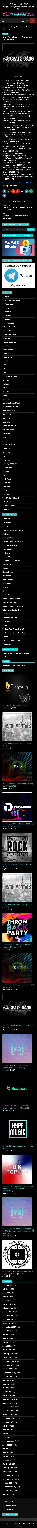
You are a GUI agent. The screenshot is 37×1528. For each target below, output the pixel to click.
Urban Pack (6, 502)
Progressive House (9, 618)
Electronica (6, 576)
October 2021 (7, 1483)
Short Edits (6, 483)
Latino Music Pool (9, 426)
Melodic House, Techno (11, 599)
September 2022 (8, 1441)
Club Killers (6, 346)
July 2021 (5, 1494)
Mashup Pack (7, 564)
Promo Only (6, 449)
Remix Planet (7, 468)
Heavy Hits (6, 399)
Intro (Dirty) (6, 418)
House (4, 591)
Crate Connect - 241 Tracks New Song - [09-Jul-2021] (17, 207)
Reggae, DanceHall (9, 464)
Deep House (7, 557)
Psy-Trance (6, 614)
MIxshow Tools (8, 430)
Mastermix (6, 433)
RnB (3, 475)
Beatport (5, 526)
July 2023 (5, 1426)
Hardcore (6, 587)
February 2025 (7, 1354)
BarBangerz (6, 308)
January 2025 (7, 1357)
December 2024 (8, 1361)
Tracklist (5, 33)
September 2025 (8, 1327)
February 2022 (7, 1468)
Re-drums (6, 460)
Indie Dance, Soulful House (12, 610)
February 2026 (7, 1308)
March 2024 (6, 1395)
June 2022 (6, 1453)
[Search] (27, 21)
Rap (3, 456)
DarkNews (31, 1523)
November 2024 (8, 1365)
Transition (6, 494)
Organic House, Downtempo (12, 606)
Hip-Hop (5, 388)
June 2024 (6, 1384)
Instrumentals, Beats (10, 411)
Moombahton (7, 568)
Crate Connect (7, 350)
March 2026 (6, 1304)
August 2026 (7, 1285)
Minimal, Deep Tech (9, 602)
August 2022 (7, 1445)
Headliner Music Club (10, 407)
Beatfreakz (6, 312)
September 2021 (8, 1487)
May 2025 (5, 1342)
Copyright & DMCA (9, 1505)
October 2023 (7, 1414)
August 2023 (7, 1422)
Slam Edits (6, 487)
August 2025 (7, 1331)
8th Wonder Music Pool (11, 300)
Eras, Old (5, 380)
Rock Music (6, 479)
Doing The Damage (9, 376)
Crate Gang (6, 353)
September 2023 (8, 1418)
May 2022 (5, 1456)
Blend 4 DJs (6, 319)
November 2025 (8, 1319)
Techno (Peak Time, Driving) (13, 629)
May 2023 (5, 1434)
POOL (19, 201)
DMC (4, 365)
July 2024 (5, 1380)
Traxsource (6, 644)
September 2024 (8, 1373)
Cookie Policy (7, 1509)
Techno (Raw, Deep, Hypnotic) (13, 633)
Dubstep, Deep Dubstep (11, 561)
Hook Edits (6, 392)
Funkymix (5, 384)
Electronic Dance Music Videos (14, 665)
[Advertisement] (18, 14)
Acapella (5, 296)
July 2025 (5, 1335)
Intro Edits (6, 422)
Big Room (6, 534)
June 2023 (6, 1430)
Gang (14, 201)
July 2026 (5, 1289)
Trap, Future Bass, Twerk (11, 640)
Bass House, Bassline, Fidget (13, 530)
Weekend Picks (32, 20)
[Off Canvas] (3, 21)
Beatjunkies (6, 315)
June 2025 (6, 1338)
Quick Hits (6, 452)
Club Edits (6, 338)
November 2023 (8, 1411)
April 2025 (6, 1346)
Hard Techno (7, 583)
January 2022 (7, 1472)
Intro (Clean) (7, 414)
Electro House (7, 572)
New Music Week (8, 445)
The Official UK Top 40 (10, 498)
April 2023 (6, 1437)
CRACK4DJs (6, 331)
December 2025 (8, 1316)
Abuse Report (7, 1502)
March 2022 (6, 1464)
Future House (7, 580)
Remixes (5, 471)
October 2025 (7, 1323)
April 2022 (6, 1460)
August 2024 (7, 1376)
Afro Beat (6, 519)
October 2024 (7, 1369)
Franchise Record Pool (11, 403)
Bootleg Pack (7, 538)
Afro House (6, 523)
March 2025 (6, 1350)
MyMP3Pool (6, 437)
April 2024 (6, 1392)
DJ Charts (6, 553)
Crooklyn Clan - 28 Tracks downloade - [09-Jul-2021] (17, 215)
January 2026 (7, 1312)
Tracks (24, 201)
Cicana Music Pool (9, 334)
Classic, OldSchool (9, 342)
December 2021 (8, 1475)
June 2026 (6, 1293)
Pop (3, 441)
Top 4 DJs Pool (18, 4)
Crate (4, 27)
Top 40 (4, 490)
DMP (4, 369)
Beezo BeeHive (8, 323)
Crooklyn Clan (7, 357)
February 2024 (7, 1399)
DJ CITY (5, 361)
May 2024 (5, 1388)
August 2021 (7, 1491)
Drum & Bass (7, 549)
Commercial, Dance (9, 545)
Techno (5, 625)
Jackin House (7, 595)
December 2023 (8, 1407)
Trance (5, 637)
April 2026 (6, 1300)
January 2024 (7, 1403)
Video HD (5, 509)
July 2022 (5, 1449)
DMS (4, 372)
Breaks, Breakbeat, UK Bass (12, 542)
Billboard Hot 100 (8, 327)
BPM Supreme (7, 304)
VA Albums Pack (8, 506)
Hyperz (5, 395)
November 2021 (8, 1479)
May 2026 (5, 1297)
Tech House (6, 621)
